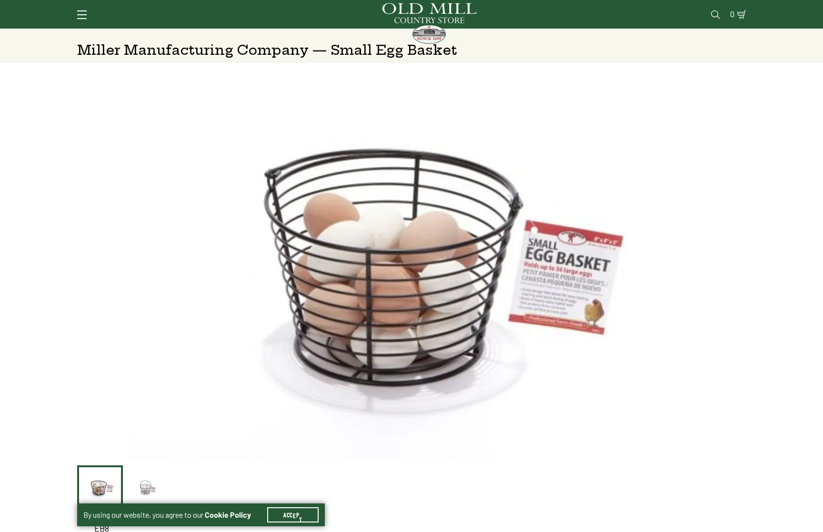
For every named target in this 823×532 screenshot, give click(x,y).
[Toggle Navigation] (82, 15)
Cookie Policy (228, 515)
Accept (292, 515)
